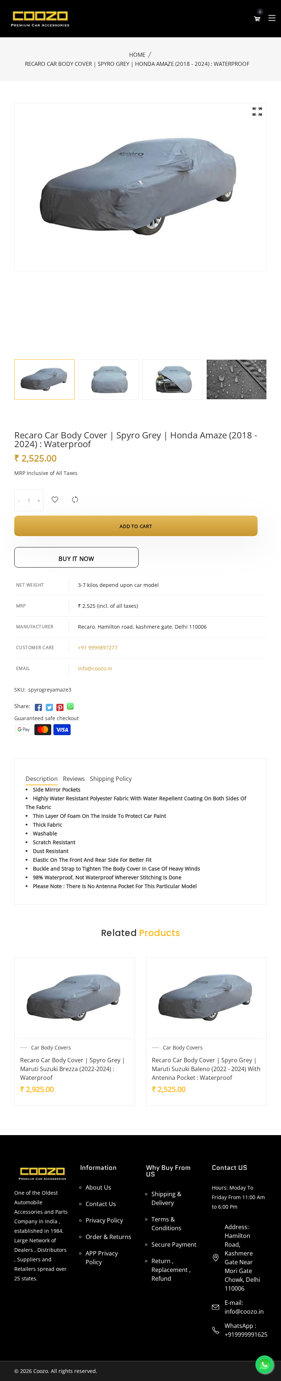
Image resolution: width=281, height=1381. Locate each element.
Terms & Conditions (166, 1223)
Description (42, 779)
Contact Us (101, 1204)
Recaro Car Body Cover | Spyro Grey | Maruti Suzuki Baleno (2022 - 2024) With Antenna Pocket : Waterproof (206, 1069)
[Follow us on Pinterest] (60, 708)
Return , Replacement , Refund (171, 1270)
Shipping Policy (111, 779)
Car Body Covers (51, 1047)
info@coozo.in (95, 668)
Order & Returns (108, 1237)
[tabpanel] (44, 379)
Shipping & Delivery (166, 1198)
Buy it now (76, 559)
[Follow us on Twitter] (49, 708)
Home (137, 54)
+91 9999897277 (97, 647)
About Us (98, 1187)
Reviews (74, 779)
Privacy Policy (104, 1220)
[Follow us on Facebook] (38, 708)
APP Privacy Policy (102, 1257)
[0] (257, 18)
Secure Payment (173, 1244)
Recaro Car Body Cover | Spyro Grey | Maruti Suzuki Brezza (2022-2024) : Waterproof (72, 1069)
